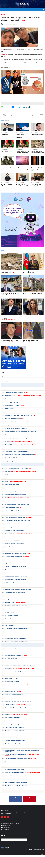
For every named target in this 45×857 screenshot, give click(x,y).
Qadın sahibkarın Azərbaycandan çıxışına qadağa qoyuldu (16, 494)
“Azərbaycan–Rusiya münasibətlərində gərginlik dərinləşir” (22, 186)
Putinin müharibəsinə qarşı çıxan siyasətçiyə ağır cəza (16, 474)
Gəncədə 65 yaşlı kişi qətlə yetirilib (12, 681)
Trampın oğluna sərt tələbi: (17, 648)
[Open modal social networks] (29, 107)
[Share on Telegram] (25, 107)
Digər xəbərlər (22, 791)
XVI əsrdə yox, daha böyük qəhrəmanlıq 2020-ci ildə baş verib (20, 758)
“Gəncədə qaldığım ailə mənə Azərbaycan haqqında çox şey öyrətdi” (22, 152)
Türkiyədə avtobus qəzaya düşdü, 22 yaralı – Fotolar (15, 566)
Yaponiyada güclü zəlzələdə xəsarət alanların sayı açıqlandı (17, 451)
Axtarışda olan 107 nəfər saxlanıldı (12, 510)
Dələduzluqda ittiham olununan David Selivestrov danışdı (9, 318)
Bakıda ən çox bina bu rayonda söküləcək (32, 293)
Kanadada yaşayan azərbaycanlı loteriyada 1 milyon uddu (21, 136)
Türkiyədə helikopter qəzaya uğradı (12, 540)
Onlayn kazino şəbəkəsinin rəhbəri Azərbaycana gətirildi (7, 186)
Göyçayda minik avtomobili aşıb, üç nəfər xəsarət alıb (15, 671)
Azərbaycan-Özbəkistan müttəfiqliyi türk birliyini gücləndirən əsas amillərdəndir (21, 425)
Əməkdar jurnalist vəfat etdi (10, 635)
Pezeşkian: (18, 441)
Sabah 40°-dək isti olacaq (10, 408)
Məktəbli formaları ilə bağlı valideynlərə (14, 743)
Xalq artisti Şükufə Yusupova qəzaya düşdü (17, 556)
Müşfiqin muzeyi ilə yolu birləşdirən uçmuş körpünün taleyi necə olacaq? (37, 152)
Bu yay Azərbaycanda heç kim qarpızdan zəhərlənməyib (18, 595)
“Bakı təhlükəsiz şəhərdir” (13, 523)
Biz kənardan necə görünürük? (11, 457)
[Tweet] (21, 107)
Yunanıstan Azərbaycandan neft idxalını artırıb (14, 694)
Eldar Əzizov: (21, 471)
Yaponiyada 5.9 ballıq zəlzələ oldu (12, 487)
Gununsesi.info (4, 54)
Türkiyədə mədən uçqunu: (16, 704)
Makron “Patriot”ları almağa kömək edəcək (15, 491)
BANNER (3, 14)
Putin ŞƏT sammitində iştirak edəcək (12, 717)
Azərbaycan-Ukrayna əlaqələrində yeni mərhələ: (23, 772)
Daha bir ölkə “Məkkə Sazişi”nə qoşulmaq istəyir (14, 572)
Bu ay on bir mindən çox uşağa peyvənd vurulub (14, 730)
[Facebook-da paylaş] (8, 107)
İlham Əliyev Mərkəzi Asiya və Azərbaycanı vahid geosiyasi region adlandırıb (20, 389)
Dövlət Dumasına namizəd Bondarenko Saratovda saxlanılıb (17, 785)
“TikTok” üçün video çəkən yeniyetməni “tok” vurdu (18, 517)
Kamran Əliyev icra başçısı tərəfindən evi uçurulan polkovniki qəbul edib (10, 295)
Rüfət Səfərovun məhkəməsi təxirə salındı (13, 779)
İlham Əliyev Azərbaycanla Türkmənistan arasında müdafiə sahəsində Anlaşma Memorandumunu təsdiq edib (24, 762)
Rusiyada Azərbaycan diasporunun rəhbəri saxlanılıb (17, 684)
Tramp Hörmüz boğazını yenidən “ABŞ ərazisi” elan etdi (16, 461)
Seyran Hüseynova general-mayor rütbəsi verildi (14, 769)
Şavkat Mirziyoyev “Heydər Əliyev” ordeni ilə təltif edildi (18, 402)
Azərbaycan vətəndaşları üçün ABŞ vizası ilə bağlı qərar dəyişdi (17, 520)
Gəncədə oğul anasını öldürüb (11, 733)
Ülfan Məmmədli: (19, 668)
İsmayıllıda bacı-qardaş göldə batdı (12, 484)
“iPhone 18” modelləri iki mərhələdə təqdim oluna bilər (36, 169)
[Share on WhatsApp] (3, 107)
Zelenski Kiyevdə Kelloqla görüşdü (13, 507)
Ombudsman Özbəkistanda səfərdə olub (14, 418)
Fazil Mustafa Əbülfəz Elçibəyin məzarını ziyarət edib (17, 421)
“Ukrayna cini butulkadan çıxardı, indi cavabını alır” (16, 500)
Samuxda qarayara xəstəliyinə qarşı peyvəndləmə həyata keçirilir (18, 701)
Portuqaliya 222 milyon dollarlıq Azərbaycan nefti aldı (15, 775)
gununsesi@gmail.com (6, 827)
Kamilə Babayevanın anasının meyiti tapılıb (32, 316)
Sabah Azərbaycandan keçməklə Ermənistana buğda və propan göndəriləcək (20, 665)
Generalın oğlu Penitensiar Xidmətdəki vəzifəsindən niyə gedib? (31, 272)
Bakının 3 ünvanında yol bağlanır (13, 720)
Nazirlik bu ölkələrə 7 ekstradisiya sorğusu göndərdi (15, 707)
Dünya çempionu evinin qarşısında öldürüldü (14, 550)
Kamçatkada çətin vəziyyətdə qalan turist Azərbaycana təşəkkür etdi (20, 415)
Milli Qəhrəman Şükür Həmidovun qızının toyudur (32, 341)
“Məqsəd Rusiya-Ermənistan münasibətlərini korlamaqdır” (18, 468)
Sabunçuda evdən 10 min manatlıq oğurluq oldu (14, 530)
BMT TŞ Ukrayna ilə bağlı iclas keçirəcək (13, 608)
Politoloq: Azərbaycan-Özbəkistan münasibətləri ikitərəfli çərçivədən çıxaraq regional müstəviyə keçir (22, 751)
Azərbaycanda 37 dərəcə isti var (11, 599)
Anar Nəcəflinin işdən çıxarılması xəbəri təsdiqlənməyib (9, 341)
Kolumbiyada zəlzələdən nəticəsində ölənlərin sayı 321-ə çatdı (17, 661)
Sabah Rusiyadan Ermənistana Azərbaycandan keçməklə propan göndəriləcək (20, 431)
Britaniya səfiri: (4, 151)
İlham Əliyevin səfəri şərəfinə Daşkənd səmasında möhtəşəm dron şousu (21, 454)
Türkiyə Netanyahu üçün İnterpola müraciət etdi (14, 727)
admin (7, 24)
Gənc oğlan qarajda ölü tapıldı (11, 658)
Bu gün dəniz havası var (10, 612)
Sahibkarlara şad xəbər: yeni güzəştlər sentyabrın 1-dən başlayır (18, 589)
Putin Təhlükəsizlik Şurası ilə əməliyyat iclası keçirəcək (16, 782)
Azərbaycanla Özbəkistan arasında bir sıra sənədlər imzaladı (17, 504)
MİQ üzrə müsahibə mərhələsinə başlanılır (13, 737)
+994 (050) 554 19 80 (6, 825)
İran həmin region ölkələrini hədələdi (12, 434)
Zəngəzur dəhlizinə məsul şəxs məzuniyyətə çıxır (15, 592)
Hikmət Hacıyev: (4, 134)
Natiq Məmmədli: (19, 533)
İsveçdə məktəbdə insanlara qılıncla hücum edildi (15, 688)
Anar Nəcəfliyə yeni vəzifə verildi (11, 678)
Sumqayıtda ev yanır (9, 546)
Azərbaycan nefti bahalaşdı (10, 536)
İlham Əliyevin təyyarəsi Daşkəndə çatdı (14, 405)
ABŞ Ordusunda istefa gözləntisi (11, 615)
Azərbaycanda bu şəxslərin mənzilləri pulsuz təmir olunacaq (17, 628)
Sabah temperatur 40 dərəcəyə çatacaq (13, 582)
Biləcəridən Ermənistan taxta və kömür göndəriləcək (15, 579)
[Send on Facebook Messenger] (15, 107)
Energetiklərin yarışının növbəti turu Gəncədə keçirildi (17, 553)
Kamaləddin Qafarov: (20, 444)
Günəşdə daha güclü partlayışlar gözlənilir (13, 724)
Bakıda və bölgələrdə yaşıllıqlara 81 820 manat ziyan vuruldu (17, 697)
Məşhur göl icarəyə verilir (10, 569)
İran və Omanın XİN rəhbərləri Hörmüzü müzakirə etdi (15, 652)
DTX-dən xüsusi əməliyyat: (7, 167)
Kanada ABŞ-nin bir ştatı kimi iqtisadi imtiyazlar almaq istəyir (18, 411)
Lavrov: (15, 481)
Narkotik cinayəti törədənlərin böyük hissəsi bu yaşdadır (16, 605)
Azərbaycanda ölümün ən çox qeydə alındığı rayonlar (15, 638)
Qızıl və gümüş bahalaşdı (10, 625)
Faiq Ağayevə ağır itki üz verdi (11, 527)
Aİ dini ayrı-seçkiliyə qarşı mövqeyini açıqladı (16, 586)
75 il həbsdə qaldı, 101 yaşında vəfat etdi (13, 631)
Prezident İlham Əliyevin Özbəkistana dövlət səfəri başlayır (18, 438)
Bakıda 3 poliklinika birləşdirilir (13, 691)
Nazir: (17, 497)
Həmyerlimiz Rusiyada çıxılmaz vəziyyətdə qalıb (14, 543)
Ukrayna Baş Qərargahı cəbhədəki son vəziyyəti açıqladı (16, 428)
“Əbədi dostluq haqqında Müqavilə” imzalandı (16, 392)
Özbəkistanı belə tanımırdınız (17, 559)
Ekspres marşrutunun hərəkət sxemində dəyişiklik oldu (16, 576)
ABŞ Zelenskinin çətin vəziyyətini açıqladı (13, 788)
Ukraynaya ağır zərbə (16, 602)
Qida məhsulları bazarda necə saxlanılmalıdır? (16, 655)
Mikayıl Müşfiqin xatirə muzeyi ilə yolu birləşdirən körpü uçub (9, 272)
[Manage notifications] (42, 854)
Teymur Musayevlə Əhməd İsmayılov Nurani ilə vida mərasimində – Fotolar (19, 563)
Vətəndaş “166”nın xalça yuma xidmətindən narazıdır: (22, 755)
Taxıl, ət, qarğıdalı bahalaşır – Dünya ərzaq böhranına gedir (16, 618)
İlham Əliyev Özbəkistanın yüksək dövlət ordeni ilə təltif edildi (17, 398)
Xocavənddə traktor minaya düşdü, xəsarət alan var (15, 740)
